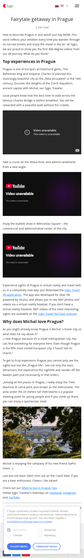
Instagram (69, 493)
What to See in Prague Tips (39, 488)
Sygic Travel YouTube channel (57, 314)
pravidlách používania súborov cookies (29, 521)
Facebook (55, 493)
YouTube (14, 497)
